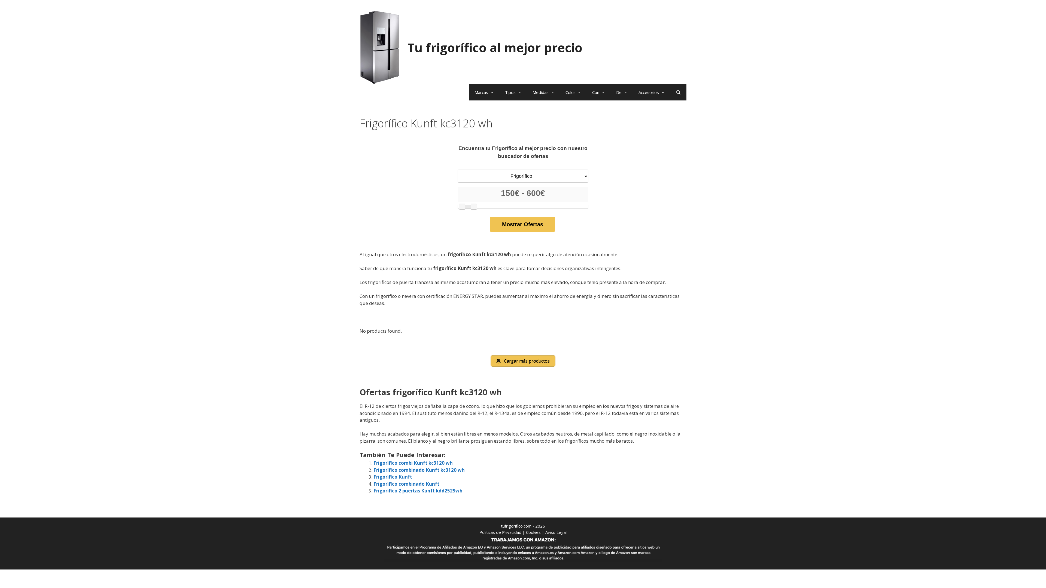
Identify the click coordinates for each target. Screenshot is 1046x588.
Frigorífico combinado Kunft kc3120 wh (419, 470)
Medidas (541, 92)
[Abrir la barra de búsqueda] (678, 92)
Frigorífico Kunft (392, 477)
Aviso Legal (556, 532)
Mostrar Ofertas (522, 224)
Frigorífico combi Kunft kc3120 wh (413, 463)
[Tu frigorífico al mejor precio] (380, 47)
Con (595, 92)
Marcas (481, 92)
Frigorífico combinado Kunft (406, 484)
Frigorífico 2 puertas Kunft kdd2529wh (418, 491)
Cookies (533, 532)
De (619, 92)
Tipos (510, 92)
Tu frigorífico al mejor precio (495, 47)
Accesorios (648, 92)
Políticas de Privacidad (500, 532)
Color (570, 92)
